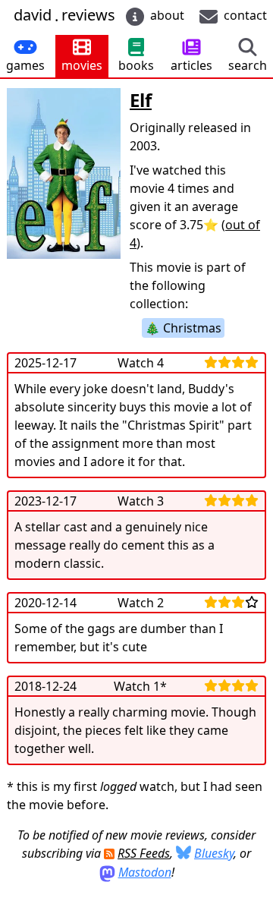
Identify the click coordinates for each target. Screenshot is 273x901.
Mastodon (144, 872)
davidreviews (64, 15)
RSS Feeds (144, 853)
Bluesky (214, 853)
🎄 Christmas (183, 328)
